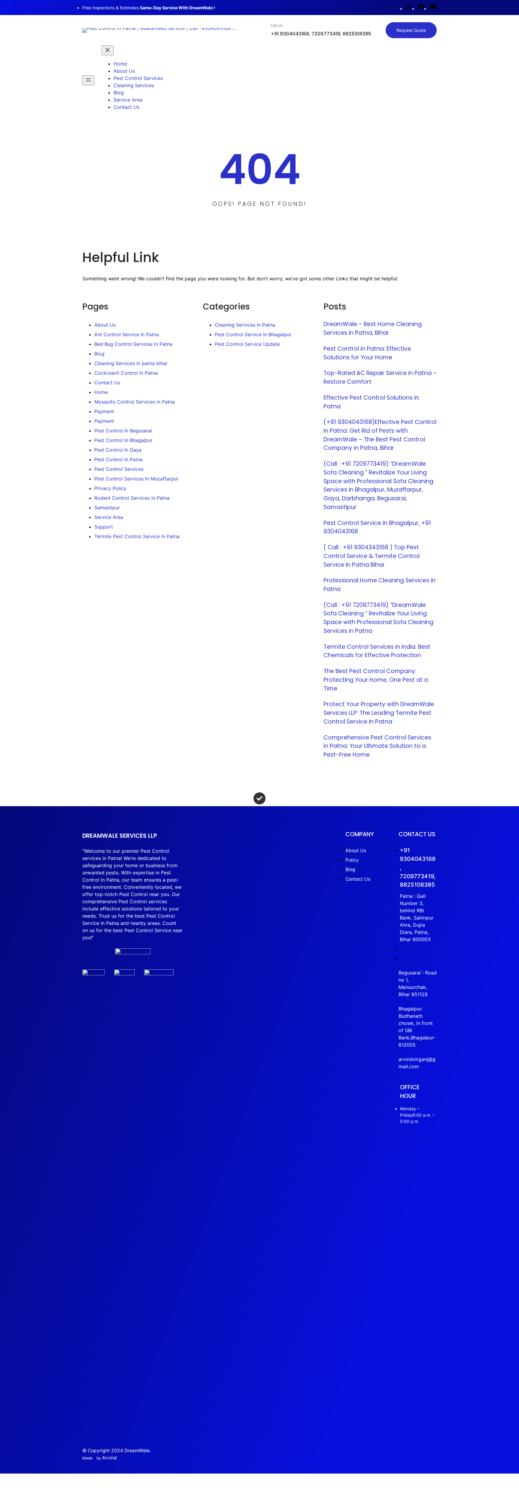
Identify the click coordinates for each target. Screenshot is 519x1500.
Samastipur (107, 508)
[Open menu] (88, 80)
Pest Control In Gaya (117, 450)
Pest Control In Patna (118, 459)
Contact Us (107, 383)
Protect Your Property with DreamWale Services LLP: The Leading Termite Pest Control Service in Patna (378, 712)
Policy (352, 860)
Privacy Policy (110, 488)
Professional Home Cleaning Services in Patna (379, 584)
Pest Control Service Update (247, 344)
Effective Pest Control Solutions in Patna (371, 402)
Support (103, 527)
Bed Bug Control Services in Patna (133, 344)
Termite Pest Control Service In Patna (137, 536)
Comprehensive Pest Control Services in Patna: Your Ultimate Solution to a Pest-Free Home (377, 746)
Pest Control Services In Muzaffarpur (136, 479)
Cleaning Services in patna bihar (131, 363)
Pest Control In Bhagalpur (123, 440)
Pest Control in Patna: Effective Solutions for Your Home (367, 353)
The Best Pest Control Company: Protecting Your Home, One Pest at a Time (375, 679)
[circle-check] (259, 798)
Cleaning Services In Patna (245, 325)
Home (101, 392)
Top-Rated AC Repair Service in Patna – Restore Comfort (380, 377)
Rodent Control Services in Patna (132, 498)
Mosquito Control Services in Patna (134, 402)
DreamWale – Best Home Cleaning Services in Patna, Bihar (372, 328)
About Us (105, 325)
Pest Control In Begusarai (123, 431)
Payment (104, 411)
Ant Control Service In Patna (126, 334)
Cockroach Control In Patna (126, 373)
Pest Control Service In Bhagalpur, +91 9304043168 (377, 527)
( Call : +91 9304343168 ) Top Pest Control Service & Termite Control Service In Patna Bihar (371, 556)
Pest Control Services (119, 469)
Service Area (108, 517)
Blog (99, 354)
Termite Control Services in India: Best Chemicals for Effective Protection (376, 651)
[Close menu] (108, 50)
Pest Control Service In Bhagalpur (253, 334)
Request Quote (411, 30)
